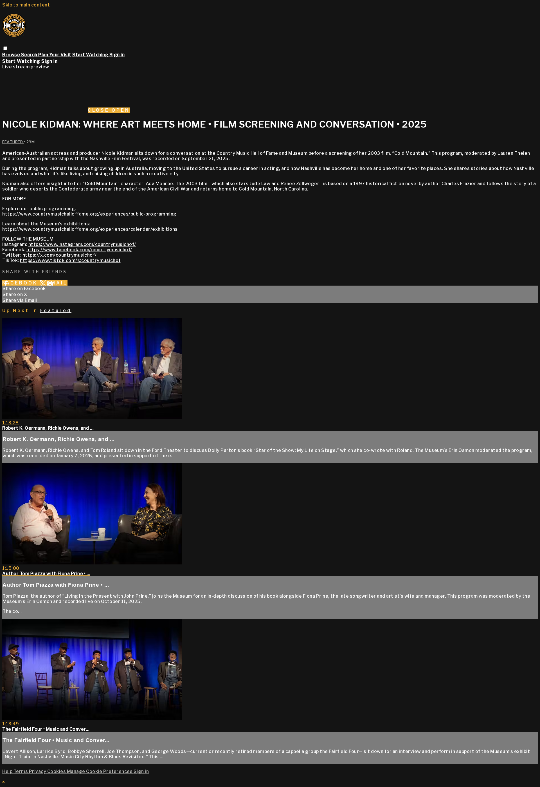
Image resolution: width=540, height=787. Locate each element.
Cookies (57, 771)
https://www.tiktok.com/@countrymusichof (70, 260)
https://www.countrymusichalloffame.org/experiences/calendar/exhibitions (90, 229)
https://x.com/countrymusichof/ (59, 255)
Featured (13, 142)
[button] (5, 48)
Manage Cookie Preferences (100, 771)
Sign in (117, 54)
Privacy (38, 771)
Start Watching (90, 54)
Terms (21, 771)
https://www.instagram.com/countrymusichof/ (82, 244)
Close (100, 110)
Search (30, 54)
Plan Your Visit (54, 54)
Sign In (49, 61)
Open (121, 110)
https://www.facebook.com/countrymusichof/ (79, 249)
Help (8, 771)
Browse (11, 54)
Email (57, 283)
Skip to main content (26, 5)
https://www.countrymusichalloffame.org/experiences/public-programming (89, 214)
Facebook (21, 283)
